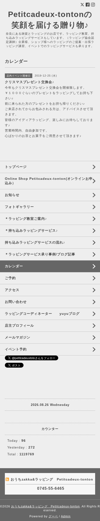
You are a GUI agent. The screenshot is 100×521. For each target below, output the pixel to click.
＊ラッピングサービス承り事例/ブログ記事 (40, 254)
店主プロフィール (19, 325)
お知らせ (12, 195)
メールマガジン (17, 337)
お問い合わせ (16, 302)
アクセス (12, 290)
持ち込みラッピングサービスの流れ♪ (35, 242)
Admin (66, 516)
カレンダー (14, 266)
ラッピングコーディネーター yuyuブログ (42, 314)
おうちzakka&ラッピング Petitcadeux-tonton (45, 506)
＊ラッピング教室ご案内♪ (26, 219)
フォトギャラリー (19, 207)
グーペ (53, 516)
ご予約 (10, 278)
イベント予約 (16, 349)
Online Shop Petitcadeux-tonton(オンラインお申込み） (49, 181)
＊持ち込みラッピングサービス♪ (31, 230)
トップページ (16, 167)
